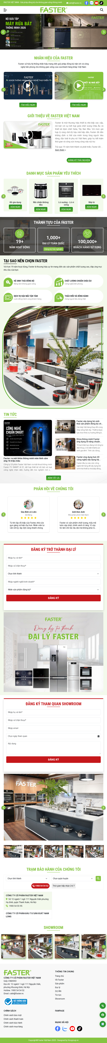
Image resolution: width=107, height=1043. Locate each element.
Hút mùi (66, 202)
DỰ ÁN (58, 991)
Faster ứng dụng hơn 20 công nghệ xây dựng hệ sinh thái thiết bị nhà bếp (88, 459)
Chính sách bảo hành (13, 1023)
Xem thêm (59, 150)
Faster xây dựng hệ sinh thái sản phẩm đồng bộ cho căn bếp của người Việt (90, 423)
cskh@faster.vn (74, 3)
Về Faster (59, 980)
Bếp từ (41, 202)
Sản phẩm (59, 983)
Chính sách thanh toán (13, 1019)
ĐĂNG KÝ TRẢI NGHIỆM (79, 160)
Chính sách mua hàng (13, 1026)
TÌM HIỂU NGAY (41, 105)
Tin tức (58, 995)
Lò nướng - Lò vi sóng (15, 203)
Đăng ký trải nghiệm (53, 249)
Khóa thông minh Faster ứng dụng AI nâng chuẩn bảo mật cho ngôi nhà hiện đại (89, 443)
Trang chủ (59, 976)
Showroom (60, 999)
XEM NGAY (15, 209)
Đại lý (57, 987)
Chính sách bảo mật (13, 1015)
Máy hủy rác (91, 202)
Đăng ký (53, 598)
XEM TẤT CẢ (53, 478)
